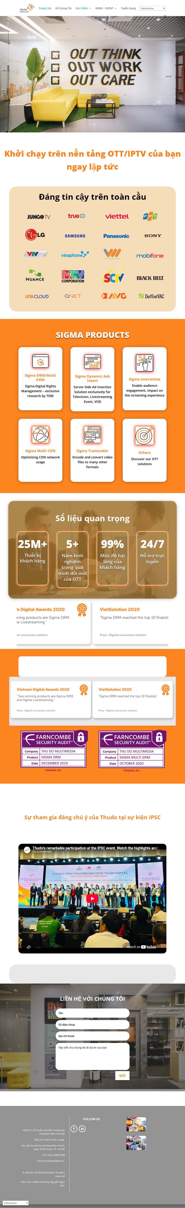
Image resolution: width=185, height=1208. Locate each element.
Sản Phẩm (82, 8)
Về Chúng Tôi (63, 8)
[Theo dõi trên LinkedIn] (82, 1128)
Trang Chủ (45, 8)
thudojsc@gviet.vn (54, 1160)
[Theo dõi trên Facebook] (73, 1128)
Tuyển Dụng (128, 8)
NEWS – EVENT (104, 8)
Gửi (122, 1075)
